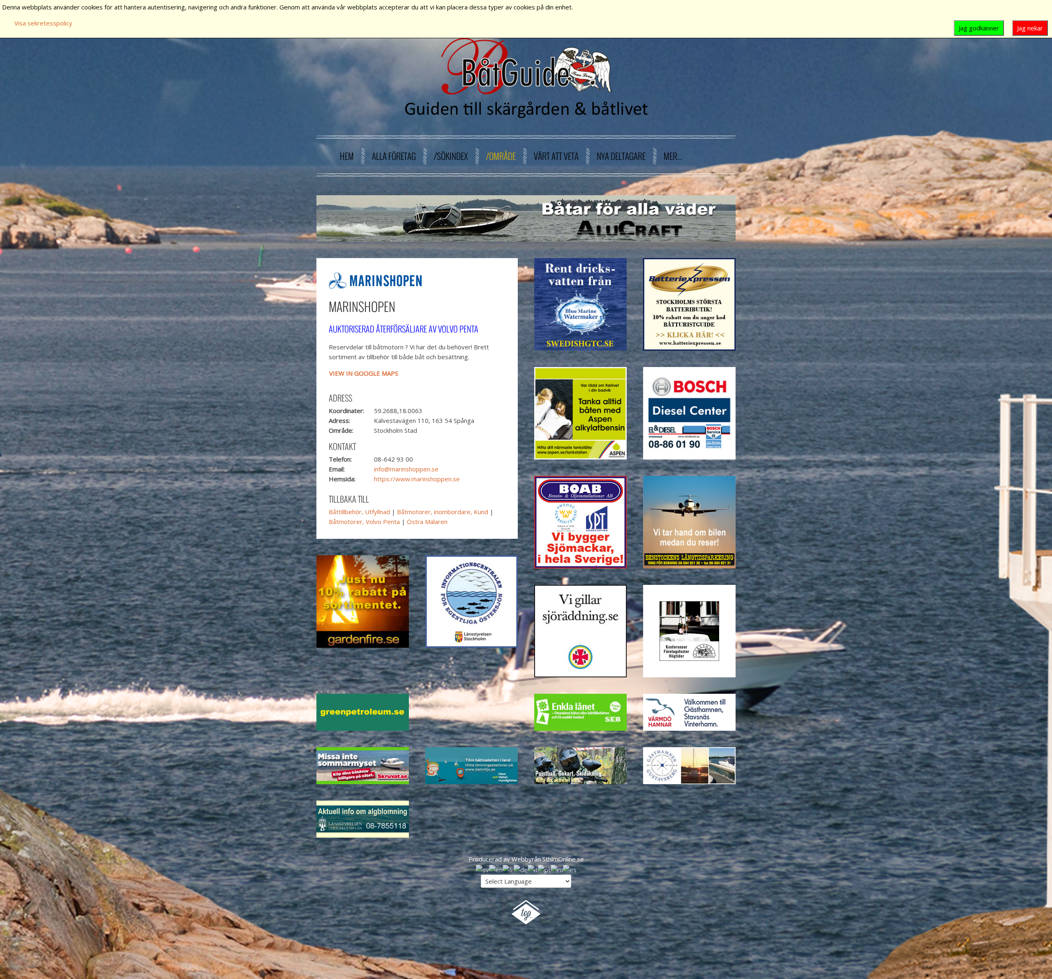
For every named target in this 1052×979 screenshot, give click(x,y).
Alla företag (394, 156)
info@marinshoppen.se (406, 469)
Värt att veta (556, 156)
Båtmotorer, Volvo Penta (364, 521)
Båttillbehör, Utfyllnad (359, 512)
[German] (521, 869)
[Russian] (557, 869)
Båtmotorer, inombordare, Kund (442, 512)
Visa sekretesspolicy (43, 23)
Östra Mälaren (427, 521)
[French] (508, 869)
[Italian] (533, 869)
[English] (496, 869)
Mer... (673, 156)
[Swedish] (482, 869)
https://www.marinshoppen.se (417, 479)
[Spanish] (570, 869)
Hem (347, 156)
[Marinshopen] (375, 280)
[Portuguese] (544, 869)
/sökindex (451, 156)
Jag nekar (1030, 28)
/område (501, 156)
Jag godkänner (979, 28)
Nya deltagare (621, 156)
